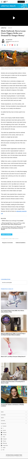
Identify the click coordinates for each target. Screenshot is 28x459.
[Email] (15, 45)
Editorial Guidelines (20, 242)
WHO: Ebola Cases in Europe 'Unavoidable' (13, 220)
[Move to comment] (17, 45)
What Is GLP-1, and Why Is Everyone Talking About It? (13, 356)
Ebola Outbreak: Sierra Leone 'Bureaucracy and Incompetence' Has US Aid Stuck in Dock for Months (13, 228)
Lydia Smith (9, 39)
